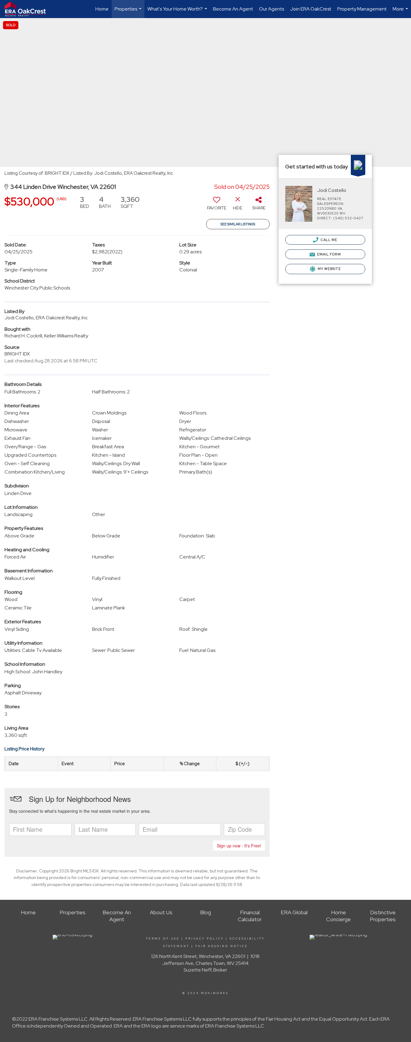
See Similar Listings (238, 224)
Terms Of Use (163, 938)
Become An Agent (233, 9)
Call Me (329, 240)
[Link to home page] (28, 9)
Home (102, 9)
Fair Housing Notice (221, 946)
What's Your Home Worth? (178, 12)
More (401, 12)
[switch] (216, 205)
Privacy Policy (204, 938)
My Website (329, 269)
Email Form (328, 254)
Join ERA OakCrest (310, 9)
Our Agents (271, 9)
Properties (129, 12)
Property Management (362, 9)
